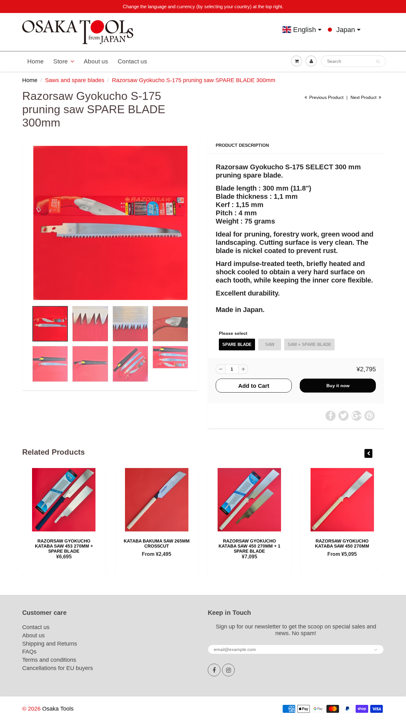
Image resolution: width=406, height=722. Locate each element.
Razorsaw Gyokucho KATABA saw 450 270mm (342, 543)
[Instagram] (228, 670)
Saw (269, 344)
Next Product (364, 97)
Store (60, 61)
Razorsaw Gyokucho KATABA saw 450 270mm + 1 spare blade (249, 546)
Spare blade (237, 344)
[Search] (378, 61)
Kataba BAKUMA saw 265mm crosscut (157, 543)
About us (96, 61)
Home (35, 61)
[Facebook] (214, 670)
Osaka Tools (58, 709)
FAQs (29, 651)
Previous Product (326, 97)
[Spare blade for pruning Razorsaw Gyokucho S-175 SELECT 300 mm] (110, 223)
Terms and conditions (49, 660)
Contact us (132, 61)
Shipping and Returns (49, 644)
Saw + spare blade (309, 344)
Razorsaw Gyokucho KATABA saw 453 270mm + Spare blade (64, 546)
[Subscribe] (376, 650)
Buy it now (338, 385)
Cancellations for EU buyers (57, 668)
